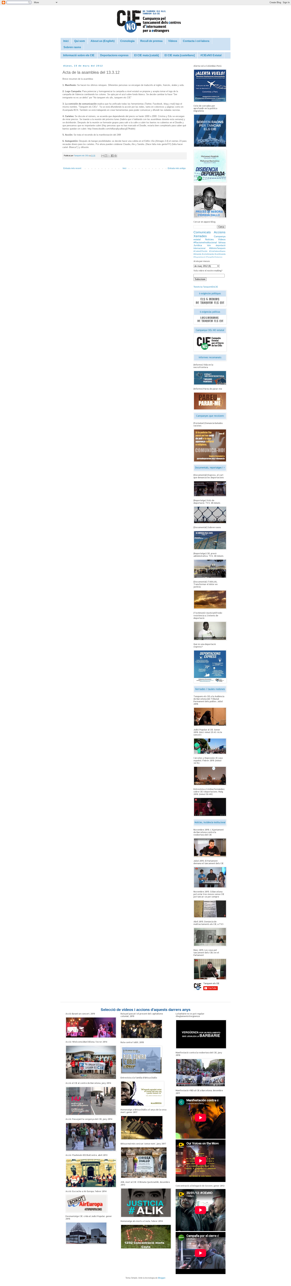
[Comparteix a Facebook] (112, 155)
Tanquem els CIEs (81, 156)
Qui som (79, 41)
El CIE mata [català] (146, 55)
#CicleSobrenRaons (217, 251)
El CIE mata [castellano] (180, 55)
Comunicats (202, 232)
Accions (219, 232)
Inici (66, 41)
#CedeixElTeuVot (200, 251)
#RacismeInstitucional (205, 242)
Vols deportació (216, 245)
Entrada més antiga (177, 168)
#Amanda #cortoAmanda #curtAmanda (209, 254)
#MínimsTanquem (217, 248)
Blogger (161, 1278)
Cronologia (127, 41)
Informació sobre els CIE (78, 55)
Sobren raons (72, 47)
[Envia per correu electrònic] (102, 155)
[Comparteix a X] (109, 155)
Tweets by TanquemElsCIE (205, 287)
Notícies (209, 239)
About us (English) (103, 41)
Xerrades (200, 236)
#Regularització (199, 257)
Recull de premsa (151, 41)
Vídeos (172, 41)
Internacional (199, 248)
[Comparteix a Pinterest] (115, 155)
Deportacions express (114, 55)
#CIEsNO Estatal (210, 55)
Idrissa (221, 242)
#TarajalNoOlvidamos (214, 257)
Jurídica (197, 245)
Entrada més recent (72, 168)
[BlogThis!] (106, 155)
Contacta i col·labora (196, 41)
